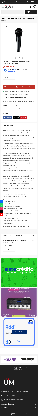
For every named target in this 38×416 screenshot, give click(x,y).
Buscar (31, 12)
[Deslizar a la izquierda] (15, 58)
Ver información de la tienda (15, 97)
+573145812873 (9, 396)
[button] (3, 7)
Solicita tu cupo (19, 332)
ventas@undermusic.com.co (13, 399)
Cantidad (5, 77)
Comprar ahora (27, 87)
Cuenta (4, 408)
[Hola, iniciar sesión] (30, 6)
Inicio (3, 18)
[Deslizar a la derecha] (22, 58)
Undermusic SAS (21, 414)
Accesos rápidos (7, 404)
